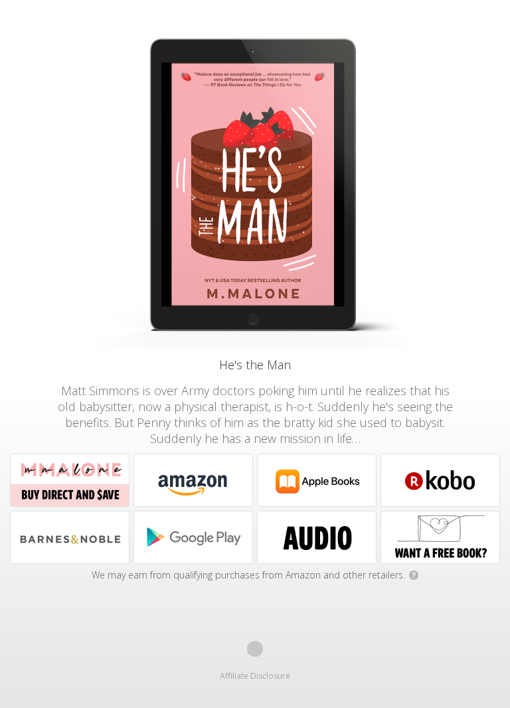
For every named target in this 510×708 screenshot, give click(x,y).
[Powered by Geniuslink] (255, 649)
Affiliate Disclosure (255, 675)
